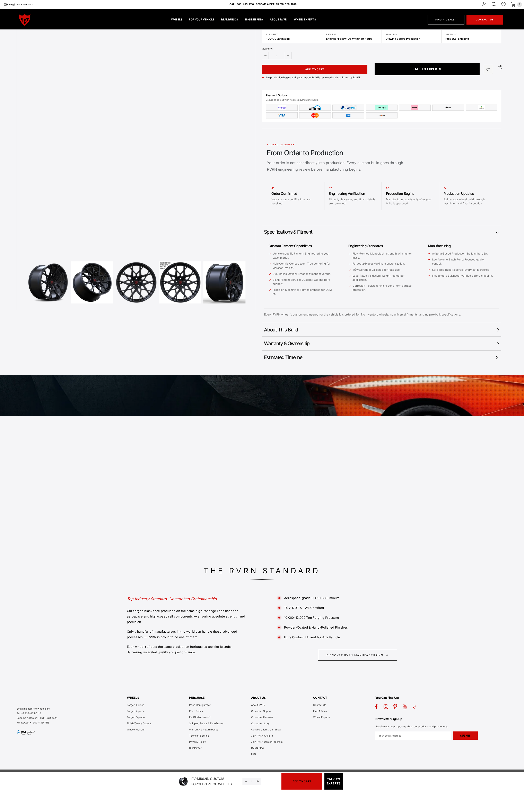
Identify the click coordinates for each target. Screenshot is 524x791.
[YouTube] (405, 706)
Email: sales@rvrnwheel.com (33, 708)
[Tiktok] (414, 706)
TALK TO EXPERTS (427, 69)
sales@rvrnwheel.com (20, 4)
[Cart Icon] (513, 4)
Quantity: (267, 48)
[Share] (499, 67)
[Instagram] (386, 706)
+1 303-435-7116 (39, 722)
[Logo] (40, 19)
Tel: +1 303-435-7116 (29, 713)
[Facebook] (376, 706)
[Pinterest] (395, 706)
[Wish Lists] (488, 69)
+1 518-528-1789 (47, 718)
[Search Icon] (494, 4)
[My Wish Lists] (503, 4)
